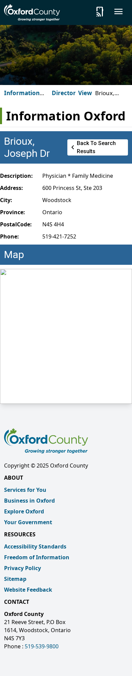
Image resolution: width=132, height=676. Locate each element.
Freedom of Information (36, 557)
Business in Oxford (29, 500)
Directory (65, 93)
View (85, 93)
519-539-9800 (42, 646)
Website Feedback (28, 589)
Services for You (25, 490)
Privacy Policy (22, 568)
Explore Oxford (24, 511)
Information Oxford (22, 97)
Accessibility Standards (35, 546)
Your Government (28, 522)
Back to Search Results (92, 147)
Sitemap (15, 579)
